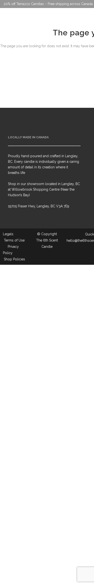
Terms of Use (14, 240)
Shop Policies (14, 259)
